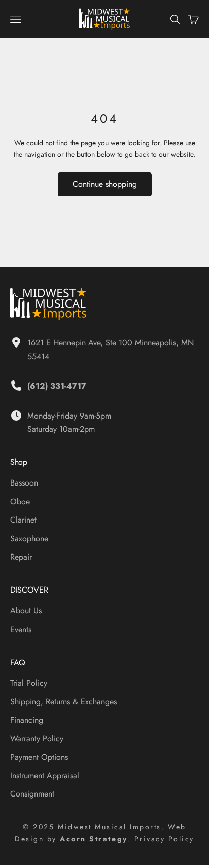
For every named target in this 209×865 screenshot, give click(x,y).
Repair (21, 557)
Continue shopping (105, 184)
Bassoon (24, 483)
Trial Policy (28, 683)
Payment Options (39, 757)
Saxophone (29, 538)
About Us (26, 610)
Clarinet (23, 520)
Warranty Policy (36, 738)
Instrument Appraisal (44, 775)
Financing (26, 720)
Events (20, 629)
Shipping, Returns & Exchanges (63, 701)
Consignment (32, 794)
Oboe (20, 501)
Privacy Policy (164, 839)
